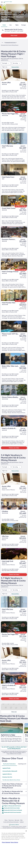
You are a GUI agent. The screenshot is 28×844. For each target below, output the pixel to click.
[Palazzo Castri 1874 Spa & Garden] (14, 341)
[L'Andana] (14, 516)
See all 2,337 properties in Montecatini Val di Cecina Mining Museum (14, 747)
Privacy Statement (6, 842)
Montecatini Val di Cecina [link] (10, 42)
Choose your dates (14, 447)
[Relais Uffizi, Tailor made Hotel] (14, 373)
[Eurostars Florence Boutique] (14, 247)
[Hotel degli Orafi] (14, 565)
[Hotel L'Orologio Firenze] (14, 279)
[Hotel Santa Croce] (14, 184)
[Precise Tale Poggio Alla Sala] (14, 121)
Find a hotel (14, 35)
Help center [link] (17, 820)
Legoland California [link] (7, 774)
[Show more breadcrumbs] (2, 42)
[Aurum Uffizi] (14, 90)
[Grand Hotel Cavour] (14, 215)
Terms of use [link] (11, 820)
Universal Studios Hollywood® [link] (9, 771)
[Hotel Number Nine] (14, 310)
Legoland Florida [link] (6, 768)
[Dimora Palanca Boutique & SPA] (14, 404)
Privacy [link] (6, 820)
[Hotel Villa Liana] (14, 153)
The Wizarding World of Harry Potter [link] (11, 780)
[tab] (4, 25)
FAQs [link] (21, 820)
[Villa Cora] (14, 540)
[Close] (26, 831)
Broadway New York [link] (7, 777)
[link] (14, 806)
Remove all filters (15, 67)
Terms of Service (14, 842)
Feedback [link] (22, 822)
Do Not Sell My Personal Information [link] (11, 822)
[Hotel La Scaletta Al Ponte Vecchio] (14, 436)
